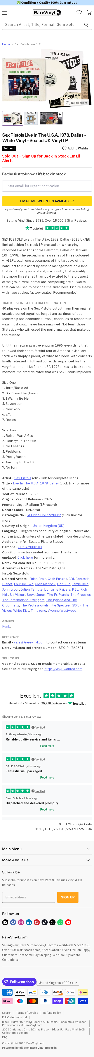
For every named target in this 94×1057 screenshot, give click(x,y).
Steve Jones (36, 595)
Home (6, 44)
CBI (71, 579)
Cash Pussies (57, 579)
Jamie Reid (80, 584)
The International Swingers (23, 600)
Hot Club (63, 584)
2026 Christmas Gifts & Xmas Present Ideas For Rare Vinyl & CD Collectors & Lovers (43, 1031)
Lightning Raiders (57, 589)
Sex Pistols (22, 478)
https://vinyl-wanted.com (63, 669)
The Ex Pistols (58, 595)
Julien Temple (32, 589)
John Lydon (10, 589)
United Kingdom (56, 983)
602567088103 (30, 547)
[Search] (86, 25)
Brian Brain (38, 579)
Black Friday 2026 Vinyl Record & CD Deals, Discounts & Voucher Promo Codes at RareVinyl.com (44, 1023)
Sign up (68, 897)
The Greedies (80, 595)
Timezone (38, 610)
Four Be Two (23, 584)
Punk (6, 626)
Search (6, 1013)
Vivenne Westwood (62, 610)
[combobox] (41, 25)
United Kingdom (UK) (48, 526)
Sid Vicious (17, 595)
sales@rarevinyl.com (29, 642)
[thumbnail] (31, 118)
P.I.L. (75, 589)
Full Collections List (14, 1017)
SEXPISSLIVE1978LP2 (44, 515)
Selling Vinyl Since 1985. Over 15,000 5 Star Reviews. (47, 220)
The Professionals (35, 605)
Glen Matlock (45, 584)
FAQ (4, 1037)
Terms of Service (27, 1013)
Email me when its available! (47, 201)
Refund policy (52, 1013)
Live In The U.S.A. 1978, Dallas (36, 483)
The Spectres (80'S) (65, 605)
